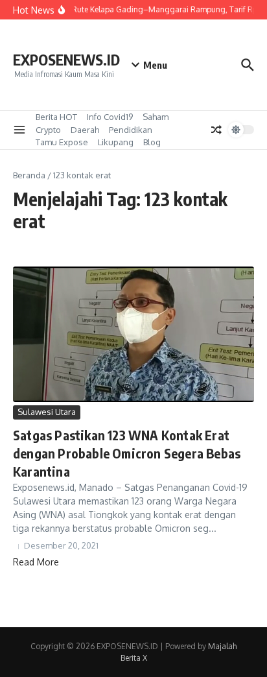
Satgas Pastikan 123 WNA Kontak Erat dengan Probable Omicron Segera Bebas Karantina (126, 453)
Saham (155, 117)
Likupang (116, 142)
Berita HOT (56, 117)
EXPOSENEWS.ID (66, 59)
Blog (152, 142)
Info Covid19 (110, 117)
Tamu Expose (62, 142)
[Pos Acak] (216, 130)
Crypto (48, 130)
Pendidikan (130, 130)
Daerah (85, 130)
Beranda (29, 175)
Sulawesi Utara (46, 412)
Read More (36, 561)
